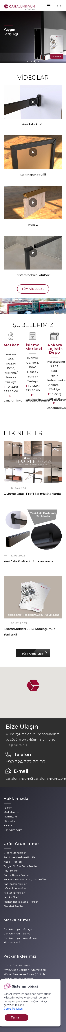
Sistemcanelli (12, 942)
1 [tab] (27, 61)
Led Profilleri (11, 897)
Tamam (16, 1017)
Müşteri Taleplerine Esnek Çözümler (25, 974)
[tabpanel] (33, 37)
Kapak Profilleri (13, 861)
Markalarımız (11, 812)
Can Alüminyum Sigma (17, 933)
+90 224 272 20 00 (25, 762)
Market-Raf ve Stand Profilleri (21, 901)
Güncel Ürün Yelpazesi (17, 965)
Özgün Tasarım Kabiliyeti (18, 978)
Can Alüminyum (13, 829)
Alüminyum (10, 816)
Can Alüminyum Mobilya (18, 929)
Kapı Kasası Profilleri (15, 883)
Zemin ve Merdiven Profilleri (20, 857)
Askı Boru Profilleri (14, 892)
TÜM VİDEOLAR (33, 289)
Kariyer (8, 825)
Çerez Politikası (13, 1008)
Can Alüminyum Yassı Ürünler (21, 937)
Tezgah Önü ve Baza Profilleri (21, 866)
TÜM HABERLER (32, 653)
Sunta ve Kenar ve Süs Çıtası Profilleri (25, 879)
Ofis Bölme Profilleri (15, 888)
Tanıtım (8, 807)
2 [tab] (31, 61)
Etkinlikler (9, 820)
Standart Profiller (14, 906)
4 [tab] (38, 61)
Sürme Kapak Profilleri (17, 875)
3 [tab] (34, 61)
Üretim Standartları (15, 852)
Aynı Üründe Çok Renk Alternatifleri (25, 969)
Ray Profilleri (11, 870)
